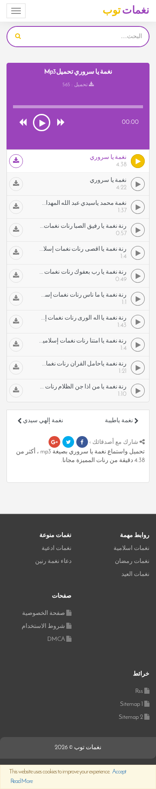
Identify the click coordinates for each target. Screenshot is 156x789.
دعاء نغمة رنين (53, 561)
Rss (139, 691)
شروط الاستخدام (43, 626)
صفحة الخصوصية (43, 613)
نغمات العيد (135, 574)
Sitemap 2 (131, 717)
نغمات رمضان (132, 561)
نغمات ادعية (57, 548)
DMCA (56, 639)
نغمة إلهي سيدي (42, 420)
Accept (119, 772)
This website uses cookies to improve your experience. (67, 777)
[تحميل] (16, 161)
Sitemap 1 (131, 704)
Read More (21, 781)
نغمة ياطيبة (119, 420)
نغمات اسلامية (132, 548)
